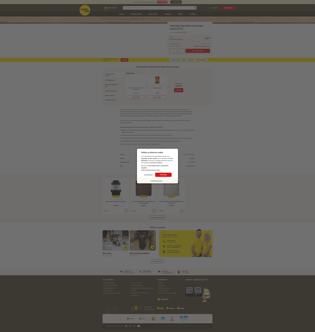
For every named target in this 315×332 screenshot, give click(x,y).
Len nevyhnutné (148, 175)
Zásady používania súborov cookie (150, 170)
